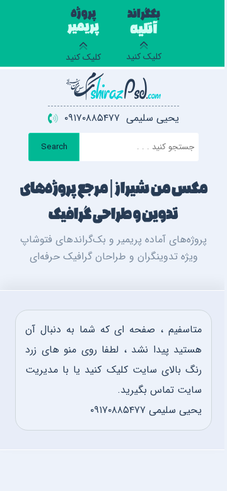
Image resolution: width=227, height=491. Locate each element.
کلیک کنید (143, 37)
